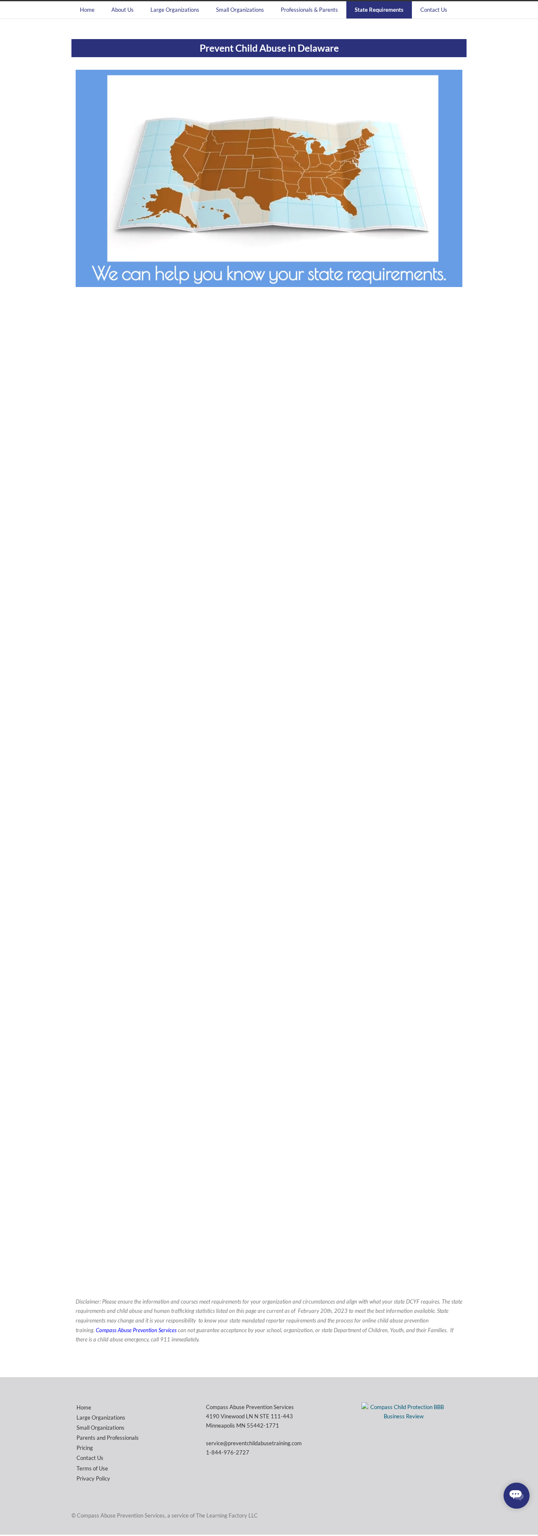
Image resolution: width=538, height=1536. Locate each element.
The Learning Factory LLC (227, 1515)
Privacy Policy (93, 1478)
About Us (122, 9)
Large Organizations (174, 9)
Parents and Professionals (107, 1437)
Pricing (84, 1447)
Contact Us (433, 9)
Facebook (458, 1515)
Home (87, 9)
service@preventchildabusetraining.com (254, 1443)
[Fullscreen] (454, 280)
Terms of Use (92, 1468)
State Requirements (379, 9)
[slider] (277, 280)
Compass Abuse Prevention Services (137, 1330)
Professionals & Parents (309, 9)
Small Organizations (240, 9)
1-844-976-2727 (227, 1452)
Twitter (441, 1515)
